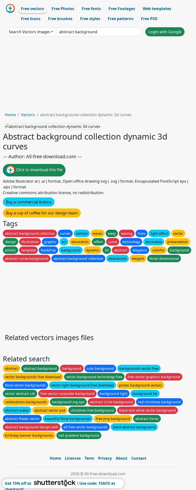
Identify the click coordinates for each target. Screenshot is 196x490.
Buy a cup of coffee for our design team (42, 213)
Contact (138, 458)
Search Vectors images (29, 31)
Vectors (28, 114)
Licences (73, 458)
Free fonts (91, 8)
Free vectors (32, 8)
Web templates (157, 8)
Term (89, 458)
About (121, 458)
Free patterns (120, 18)
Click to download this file (38, 170)
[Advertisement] (98, 76)
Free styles (90, 18)
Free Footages (122, 8)
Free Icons (30, 18)
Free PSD (149, 18)
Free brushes (60, 18)
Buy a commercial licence (28, 202)
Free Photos (63, 8)
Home (10, 114)
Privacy (105, 458)
